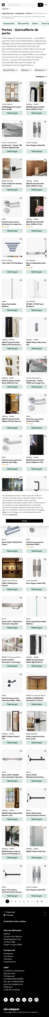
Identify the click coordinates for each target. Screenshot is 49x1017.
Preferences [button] (12, 514)
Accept (24, 521)
